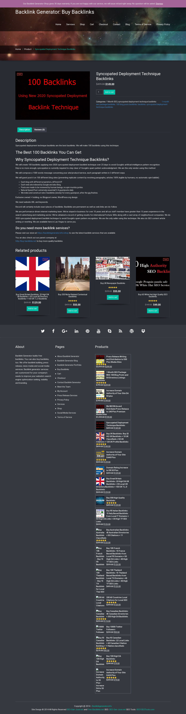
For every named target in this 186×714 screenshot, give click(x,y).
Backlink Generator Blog (67, 361)
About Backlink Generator (68, 356)
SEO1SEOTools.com (145, 709)
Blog (127, 24)
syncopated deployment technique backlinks (137, 102)
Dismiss (159, 3)
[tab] (24, 129)
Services (70, 24)
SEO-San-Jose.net (75, 709)
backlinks (142, 104)
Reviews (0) (39, 130)
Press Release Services (67, 395)
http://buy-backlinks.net (26, 241)
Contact (116, 24)
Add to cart (109, 92)
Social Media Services (66, 413)
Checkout (103, 24)
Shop (82, 24)
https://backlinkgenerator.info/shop (53, 233)
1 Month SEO (111, 102)
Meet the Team (64, 387)
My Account (62, 391)
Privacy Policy (163, 24)
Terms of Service (143, 24)
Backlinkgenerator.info (102, 706)
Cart (92, 24)
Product (27, 49)
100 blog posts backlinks (126, 104)
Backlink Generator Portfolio (69, 365)
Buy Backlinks (63, 369)
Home (58, 24)
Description (24, 130)
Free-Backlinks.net (96, 709)
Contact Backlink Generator (69, 382)
